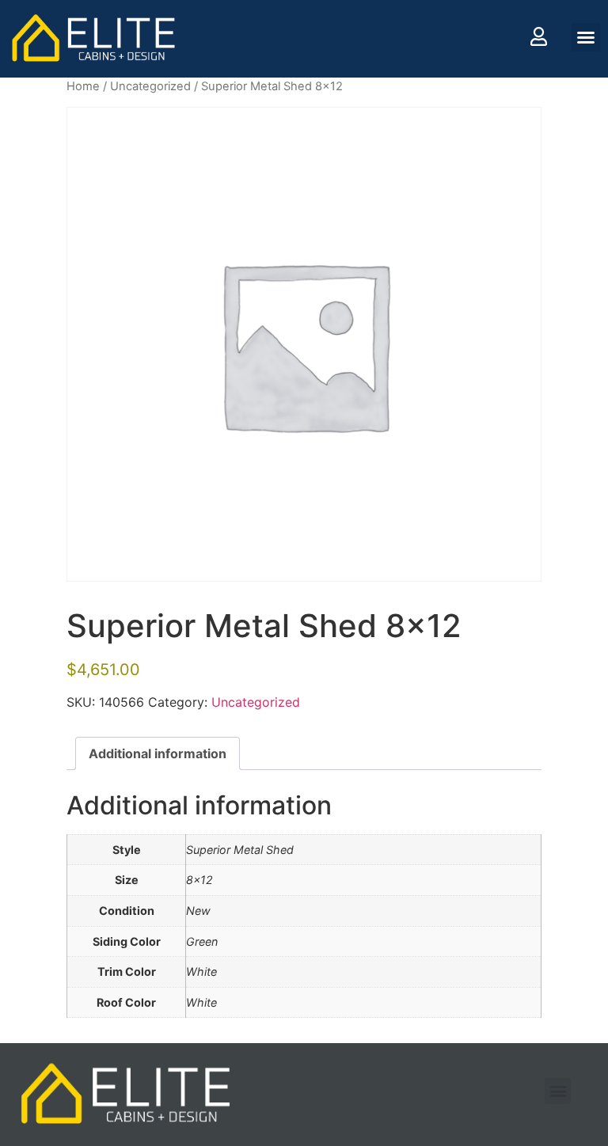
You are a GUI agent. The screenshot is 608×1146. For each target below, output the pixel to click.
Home (83, 86)
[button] (586, 37)
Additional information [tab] (157, 753)
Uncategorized (150, 86)
